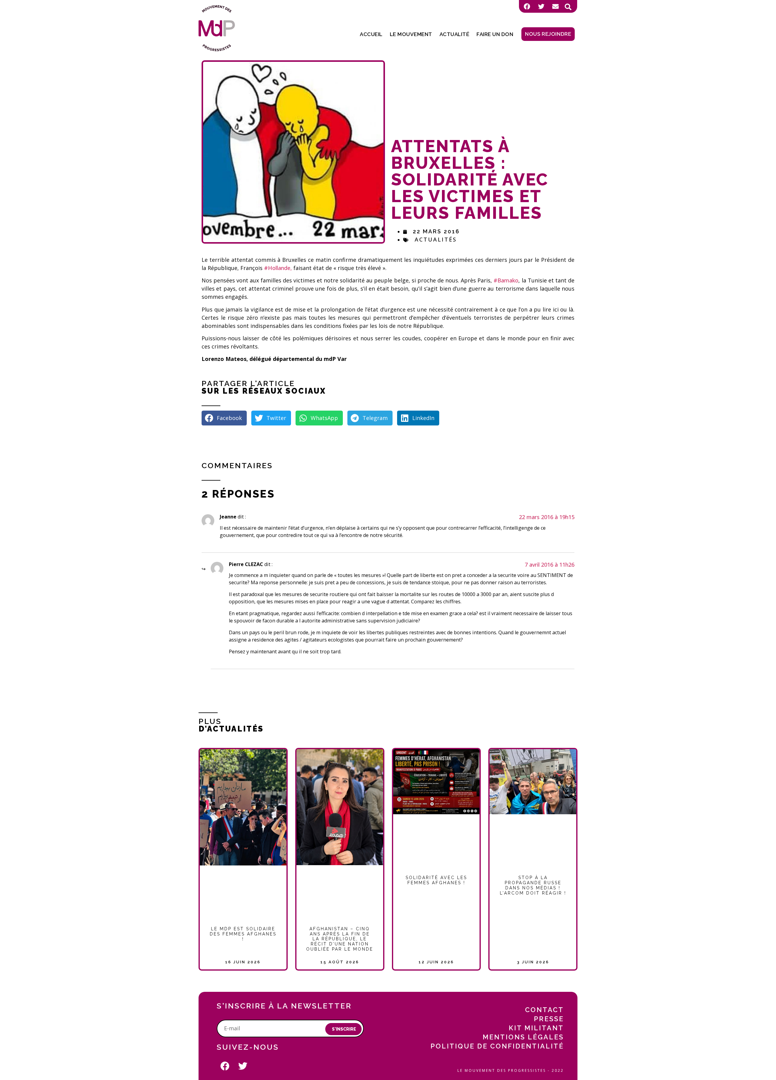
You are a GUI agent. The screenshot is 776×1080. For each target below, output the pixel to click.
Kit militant (536, 1028)
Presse (549, 1019)
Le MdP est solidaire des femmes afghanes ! (243, 934)
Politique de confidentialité (497, 1046)
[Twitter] (541, 6)
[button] (568, 7)
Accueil (371, 34)
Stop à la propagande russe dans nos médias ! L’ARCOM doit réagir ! (533, 885)
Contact (544, 1010)
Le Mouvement (411, 34)
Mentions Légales (523, 1037)
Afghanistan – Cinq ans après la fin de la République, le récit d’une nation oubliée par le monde (339, 939)
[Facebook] (526, 6)
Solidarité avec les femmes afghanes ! (436, 880)
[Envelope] (555, 6)
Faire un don (495, 34)
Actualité (455, 34)
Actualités (436, 239)
